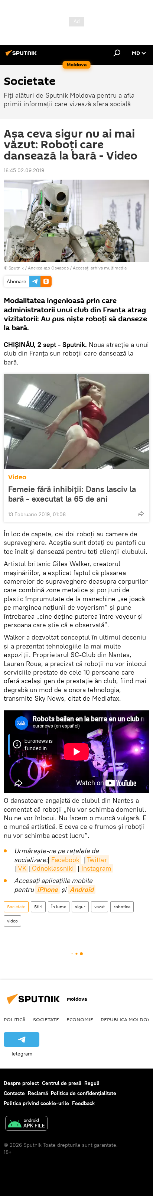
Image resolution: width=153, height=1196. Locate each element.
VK (22, 868)
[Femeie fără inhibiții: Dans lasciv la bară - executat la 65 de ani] (76, 421)
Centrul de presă (61, 1083)
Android (82, 889)
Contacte (14, 1093)
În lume (58, 906)
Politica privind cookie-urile (36, 1103)
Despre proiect (21, 1083)
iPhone (47, 889)
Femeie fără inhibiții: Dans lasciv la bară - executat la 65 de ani (72, 494)
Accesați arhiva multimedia (100, 268)
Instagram (96, 868)
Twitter (97, 859)
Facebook (65, 859)
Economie (79, 1019)
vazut (99, 906)
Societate (16, 906)
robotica (122, 906)
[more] (140, 513)
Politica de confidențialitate (83, 1093)
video (12, 921)
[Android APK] (26, 1124)
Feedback (83, 1103)
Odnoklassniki (53, 868)
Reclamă (38, 1093)
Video (17, 477)
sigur (80, 906)
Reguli (92, 1083)
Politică (15, 1019)
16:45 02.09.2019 (24, 170)
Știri (38, 906)
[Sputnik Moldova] (22, 56)
